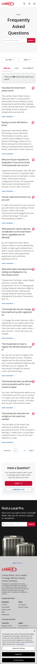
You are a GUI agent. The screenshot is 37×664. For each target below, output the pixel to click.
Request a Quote (7, 626)
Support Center (6, 610)
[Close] (34, 631)
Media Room (5, 614)
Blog (3, 612)
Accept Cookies (18, 660)
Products (4, 605)
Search (31, 40)
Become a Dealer (23, 607)
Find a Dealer (6, 607)
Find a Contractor (23, 626)
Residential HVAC (8, 598)
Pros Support (22, 605)
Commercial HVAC (9, 619)
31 (24, 451)
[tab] (7, 68)
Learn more (20, 644)
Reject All (18, 654)
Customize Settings (18, 648)
